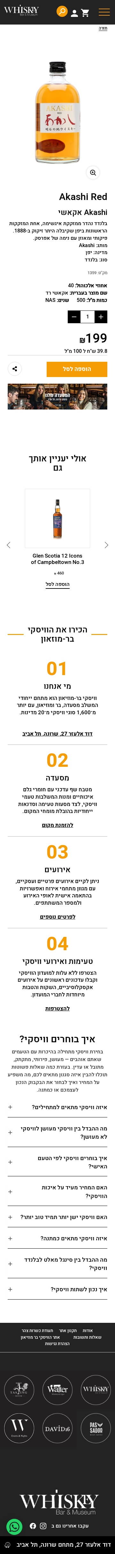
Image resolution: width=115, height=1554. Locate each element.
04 (57, 944)
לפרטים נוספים (57, 917)
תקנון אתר (68, 1331)
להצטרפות (57, 1009)
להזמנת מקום (57, 825)
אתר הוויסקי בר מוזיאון (40, 1337)
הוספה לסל (77, 369)
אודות (88, 1331)
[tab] (57, 1110)
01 (57, 669)
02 (57, 761)
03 (57, 852)
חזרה (103, 28)
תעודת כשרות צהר (37, 1331)
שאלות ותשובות (87, 1337)
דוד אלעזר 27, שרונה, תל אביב (57, 734)
